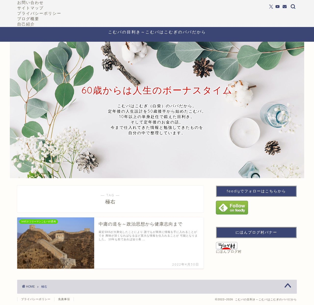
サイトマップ (30, 7)
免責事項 (64, 299)
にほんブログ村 (229, 251)
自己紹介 (26, 24)
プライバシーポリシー (39, 13)
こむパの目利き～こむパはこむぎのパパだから (157, 31)
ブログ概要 (28, 18)
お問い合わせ (30, 2)
